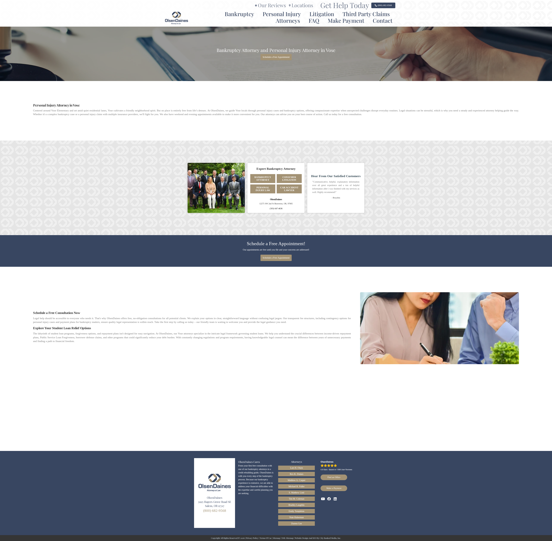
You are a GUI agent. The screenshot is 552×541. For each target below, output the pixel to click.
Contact (382, 20)
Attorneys (288, 20)
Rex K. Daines (296, 474)
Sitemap (276, 538)
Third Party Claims (366, 14)
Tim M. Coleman (296, 499)
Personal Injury (282, 14)
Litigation (321, 14)
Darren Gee (296, 523)
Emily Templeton (296, 511)
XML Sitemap (287, 538)
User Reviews (344, 469)
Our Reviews (272, 5)
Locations (302, 5)
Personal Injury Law (263, 189)
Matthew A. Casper (296, 480)
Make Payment (346, 20)
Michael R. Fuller (296, 486)
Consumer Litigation (289, 178)
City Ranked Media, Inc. (330, 538)
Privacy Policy (252, 538)
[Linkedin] (335, 498)
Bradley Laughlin (296, 505)
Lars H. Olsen (296, 468)
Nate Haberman (296, 517)
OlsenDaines (276, 199)
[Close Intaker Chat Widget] (542, 449)
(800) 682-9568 (214, 511)
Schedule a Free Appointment (276, 57)
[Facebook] (329, 498)
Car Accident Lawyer (289, 189)
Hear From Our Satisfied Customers (336, 176)
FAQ (314, 20)
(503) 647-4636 (276, 208)
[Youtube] (323, 498)
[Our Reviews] (256, 5)
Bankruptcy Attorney (262, 178)
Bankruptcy (239, 14)
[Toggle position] (536, 449)
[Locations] (290, 5)
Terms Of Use (266, 538)
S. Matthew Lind (296, 492)
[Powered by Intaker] (527, 535)
